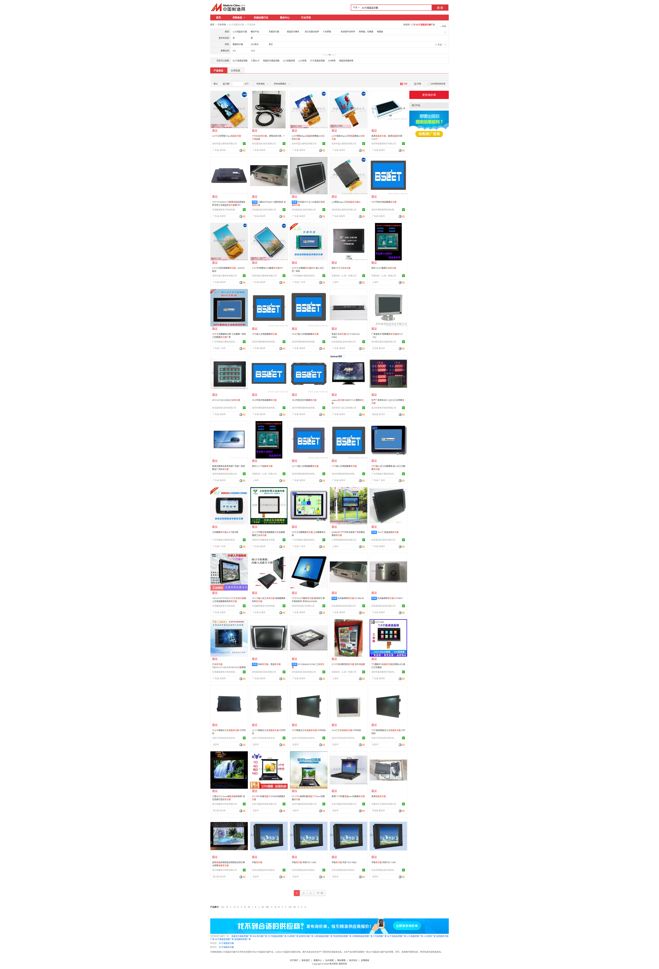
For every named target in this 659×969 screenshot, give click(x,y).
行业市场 (306, 17)
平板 (257, 862)
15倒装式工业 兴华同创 (309, 730)
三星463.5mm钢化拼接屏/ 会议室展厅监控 (228, 798)
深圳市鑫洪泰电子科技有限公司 (384, 672)
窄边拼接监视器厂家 (342, 936)
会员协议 (353, 960)
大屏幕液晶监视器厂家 (362, 936)
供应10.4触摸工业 (383, 268)
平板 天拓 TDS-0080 (344, 862)
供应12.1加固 (262, 466)
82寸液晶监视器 (240, 60)
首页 (218, 17)
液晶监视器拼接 (346, 60)
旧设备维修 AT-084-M (351, 598)
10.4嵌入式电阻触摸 (305, 334)
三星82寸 (255, 60)
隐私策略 (341, 960)
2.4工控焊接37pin (226, 135)
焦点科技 (334, 963)
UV (290, 907)
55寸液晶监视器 (317, 60)
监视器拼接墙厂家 (242, 939)
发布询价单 (429, 95)
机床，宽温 (269, 664)
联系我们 (306, 960)
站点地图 (329, 960)
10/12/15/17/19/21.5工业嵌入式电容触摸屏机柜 (229, 600)
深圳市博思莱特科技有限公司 (384, 209)
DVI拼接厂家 (292, 936)
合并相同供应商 (438, 83)
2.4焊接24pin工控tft (346, 202)
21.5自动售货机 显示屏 (348, 664)
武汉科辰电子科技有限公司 (383, 407)
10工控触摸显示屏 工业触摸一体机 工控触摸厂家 (229, 336)
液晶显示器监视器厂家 (241, 936)
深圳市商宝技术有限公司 (303, 605)
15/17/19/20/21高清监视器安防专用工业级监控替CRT (228, 204)
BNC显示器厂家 (259, 936)
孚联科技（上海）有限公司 (344, 275)
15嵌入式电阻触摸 (264, 334)
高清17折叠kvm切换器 (348, 796)
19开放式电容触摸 (383, 202)
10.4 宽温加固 (387, 532)
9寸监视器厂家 (380, 936)
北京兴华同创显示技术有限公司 (225, 738)
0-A (222, 907)
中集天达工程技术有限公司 (383, 804)
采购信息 (237, 17)
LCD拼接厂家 (429, 936)
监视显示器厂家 (306, 936)
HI (249, 907)
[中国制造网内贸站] (228, 7)
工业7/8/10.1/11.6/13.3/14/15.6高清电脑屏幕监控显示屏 (229, 667)
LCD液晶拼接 (289, 60)
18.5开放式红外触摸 (304, 400)
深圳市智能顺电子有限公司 (383, 143)
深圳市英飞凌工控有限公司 (344, 407)
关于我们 (294, 960)
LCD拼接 (302, 60)
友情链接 (365, 960)
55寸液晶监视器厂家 (277, 936)
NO (267, 907)
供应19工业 (341, 268)
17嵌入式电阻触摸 (344, 466)
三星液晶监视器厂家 (323, 936)
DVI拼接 (332, 60)
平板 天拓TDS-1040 (304, 862)
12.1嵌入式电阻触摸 (305, 466)
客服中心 (318, 960)
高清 (378, 796)
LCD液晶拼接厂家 (415, 936)
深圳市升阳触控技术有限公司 (265, 539)
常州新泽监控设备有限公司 (383, 341)
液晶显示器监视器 (271, 60)
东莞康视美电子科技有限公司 (225, 209)
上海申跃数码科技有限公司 (344, 539)
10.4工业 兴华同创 (346, 730)
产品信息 (218, 70)
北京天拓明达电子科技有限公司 (265, 870)
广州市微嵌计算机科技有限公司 (304, 275)
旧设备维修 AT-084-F (390, 598)
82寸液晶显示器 (226, 943)
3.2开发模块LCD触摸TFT (267, 268)
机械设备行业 (261, 17)
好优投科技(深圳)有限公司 (264, 143)
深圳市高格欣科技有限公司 (224, 473)
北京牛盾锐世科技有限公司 (264, 804)
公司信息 (235, 70)
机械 (255, 202)
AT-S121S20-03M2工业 (226, 400)
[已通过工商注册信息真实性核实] (244, 143)
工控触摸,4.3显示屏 (225, 532)
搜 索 (440, 8)
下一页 (320, 893)
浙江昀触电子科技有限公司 (224, 804)
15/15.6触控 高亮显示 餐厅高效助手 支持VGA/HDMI (308, 600)
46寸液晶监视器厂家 (224, 939)
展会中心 (285, 17)
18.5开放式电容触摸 (264, 400)
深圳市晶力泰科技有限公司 (224, 143)
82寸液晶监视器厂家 (396, 936)
